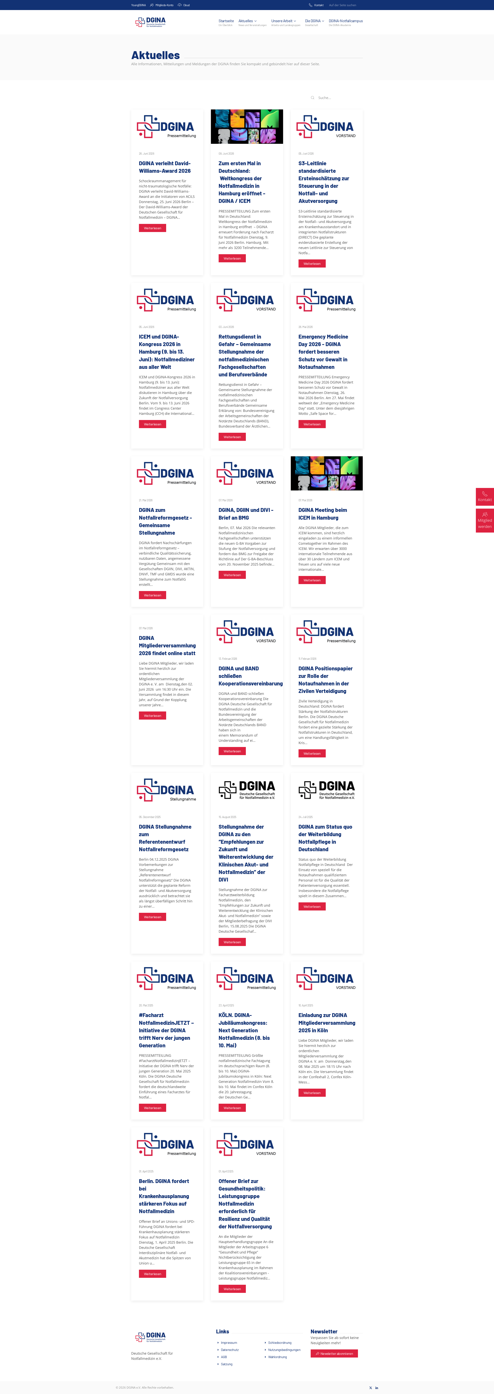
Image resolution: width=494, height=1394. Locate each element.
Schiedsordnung (280, 1342)
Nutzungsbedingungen (284, 1349)
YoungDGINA (138, 5)
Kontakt (318, 5)
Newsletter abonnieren (337, 1353)
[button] (253, 22)
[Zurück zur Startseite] (150, 22)
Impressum (229, 1342)
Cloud (186, 5)
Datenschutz (230, 1349)
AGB (224, 1357)
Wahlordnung (277, 1357)
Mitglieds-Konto (164, 5)
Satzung (227, 1364)
